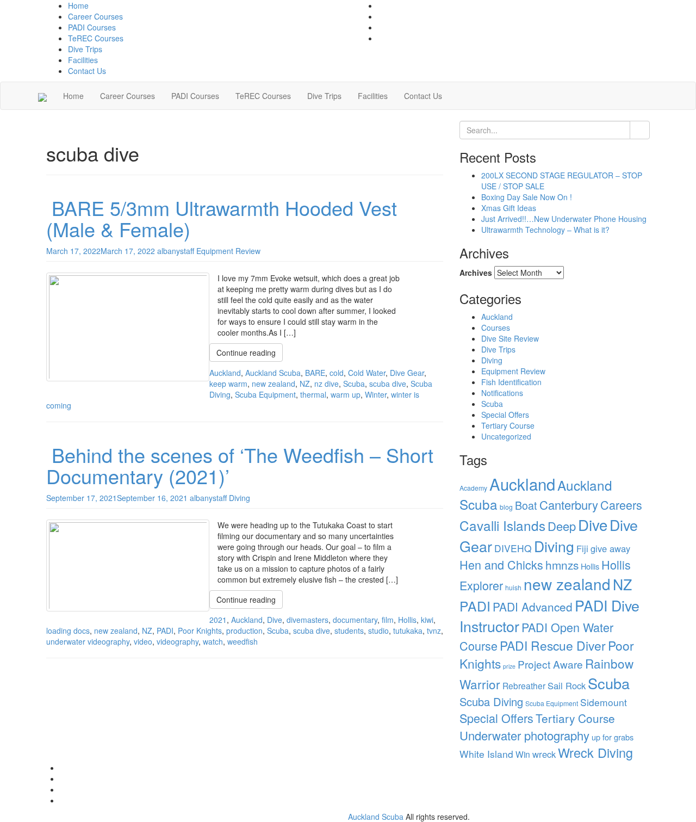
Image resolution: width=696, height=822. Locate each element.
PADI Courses (92, 27)
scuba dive (387, 383)
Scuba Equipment (265, 394)
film (388, 619)
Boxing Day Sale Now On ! (526, 196)
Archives (475, 272)
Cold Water (367, 372)
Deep (562, 525)
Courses (495, 327)
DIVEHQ (513, 548)
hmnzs (562, 565)
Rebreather (523, 685)
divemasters (307, 619)
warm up (346, 394)
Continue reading (246, 352)
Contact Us (87, 70)
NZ (305, 383)
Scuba (354, 383)
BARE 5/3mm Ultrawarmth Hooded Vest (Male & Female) (221, 218)
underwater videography (87, 641)
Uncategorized (506, 436)
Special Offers (505, 414)
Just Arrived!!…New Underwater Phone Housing (564, 218)
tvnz (434, 630)
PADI (165, 630)
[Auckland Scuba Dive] (42, 95)
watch (213, 641)
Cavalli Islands (502, 525)
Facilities (83, 59)
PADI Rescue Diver (553, 645)
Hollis (407, 619)
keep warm (228, 383)
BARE (315, 372)
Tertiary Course (508, 425)
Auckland (225, 372)
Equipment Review (228, 250)
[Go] (640, 130)
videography (177, 641)
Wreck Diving (595, 752)
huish (513, 587)
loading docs (68, 630)
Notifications (502, 392)
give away (610, 548)
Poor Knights (200, 630)
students (349, 630)
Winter (376, 394)
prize (509, 666)
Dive (274, 619)
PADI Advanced (533, 606)
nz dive (326, 383)
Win (522, 754)
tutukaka (407, 630)
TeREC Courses (95, 38)
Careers (621, 504)
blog (506, 506)
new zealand (273, 383)
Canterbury (568, 504)
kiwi (427, 619)
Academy (473, 487)
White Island (486, 754)
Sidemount (603, 702)
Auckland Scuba (273, 372)
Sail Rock (567, 685)
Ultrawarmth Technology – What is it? (545, 229)
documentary (355, 619)
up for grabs (612, 737)
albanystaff (175, 250)
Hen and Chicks (501, 564)
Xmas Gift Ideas (508, 207)
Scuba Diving (491, 701)
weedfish (242, 641)
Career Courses (95, 16)
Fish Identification (511, 381)
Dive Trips (85, 49)
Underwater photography (524, 735)
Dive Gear (407, 372)
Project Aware (550, 664)
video (143, 641)
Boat (526, 505)
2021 (218, 619)
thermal (313, 394)
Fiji (582, 548)
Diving (239, 497)
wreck (544, 754)
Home (78, 5)
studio (378, 630)
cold (337, 372)
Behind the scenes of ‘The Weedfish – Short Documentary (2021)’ (239, 465)
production (244, 630)
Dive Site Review (510, 338)
